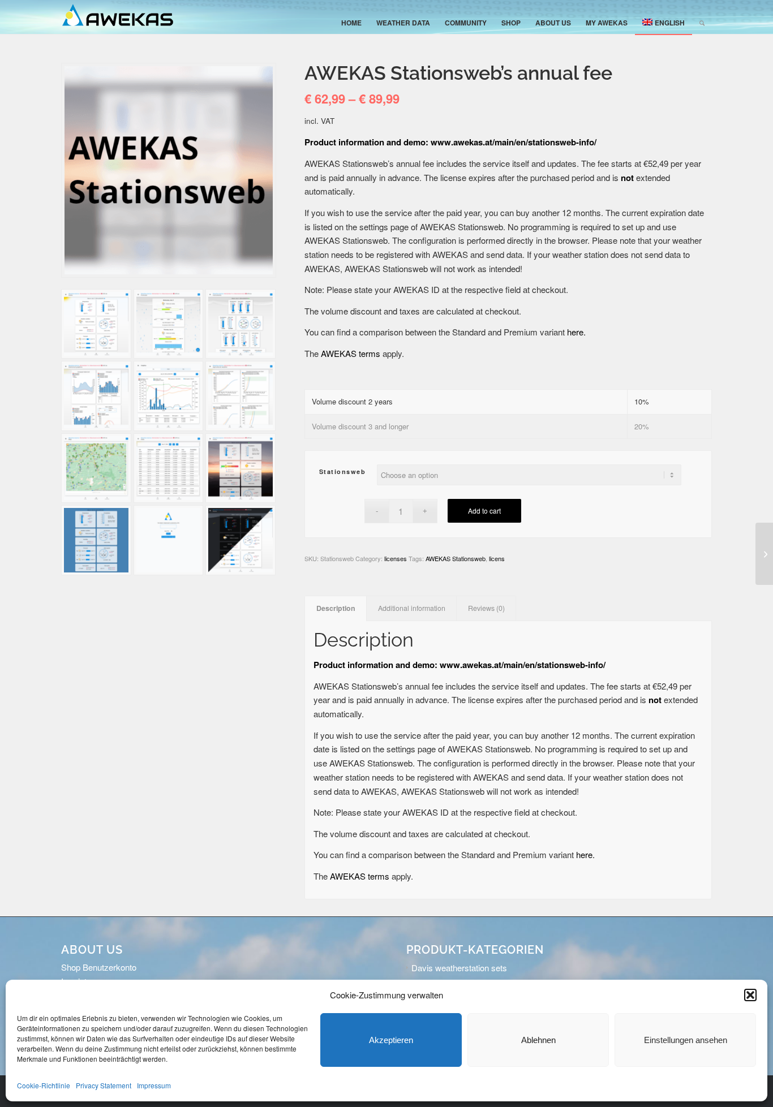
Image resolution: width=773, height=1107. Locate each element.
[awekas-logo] (117, 17)
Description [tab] (335, 608)
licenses (395, 558)
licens (497, 558)
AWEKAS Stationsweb (456, 558)
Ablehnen (538, 1040)
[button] (750, 995)
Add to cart (484, 510)
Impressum (154, 1085)
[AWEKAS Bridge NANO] (764, 554)
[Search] (702, 23)
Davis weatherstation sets (459, 968)
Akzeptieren (391, 1040)
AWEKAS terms (350, 353)
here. (576, 332)
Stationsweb (342, 471)
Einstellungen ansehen (685, 1040)
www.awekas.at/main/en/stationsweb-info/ (513, 142)
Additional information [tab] (411, 608)
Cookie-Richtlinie (43, 1085)
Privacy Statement (103, 1085)
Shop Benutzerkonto (98, 967)
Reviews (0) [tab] (486, 608)
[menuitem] (351, 23)
